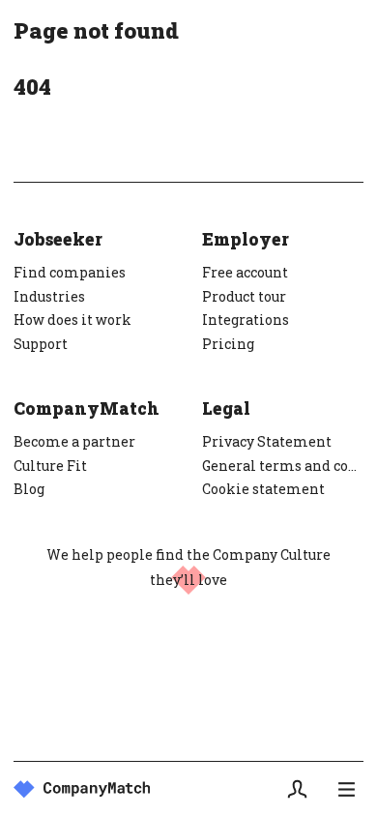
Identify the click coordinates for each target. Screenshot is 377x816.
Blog (29, 489)
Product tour (244, 296)
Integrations (245, 319)
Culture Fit (50, 465)
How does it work (72, 319)
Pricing (228, 344)
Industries (49, 296)
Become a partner (74, 441)
